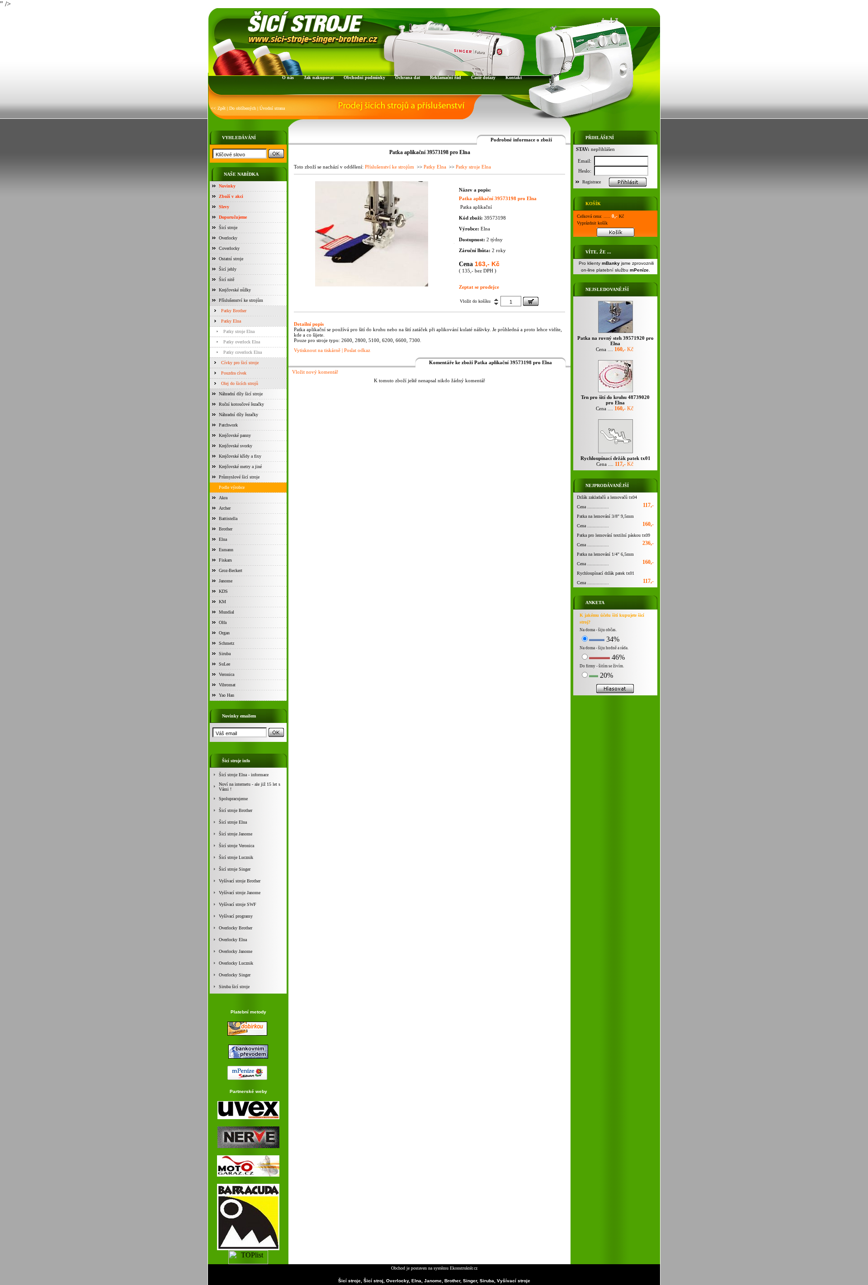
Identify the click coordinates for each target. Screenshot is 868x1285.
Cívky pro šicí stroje (240, 362)
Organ (224, 632)
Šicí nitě (226, 279)
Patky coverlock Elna (242, 352)
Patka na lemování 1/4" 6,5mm (605, 554)
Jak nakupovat (319, 77)
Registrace (591, 181)
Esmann (226, 549)
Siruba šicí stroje (234, 986)
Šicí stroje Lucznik (236, 857)
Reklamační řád (445, 77)
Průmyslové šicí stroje (239, 476)
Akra (223, 497)
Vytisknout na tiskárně (317, 350)
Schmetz (226, 643)
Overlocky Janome (235, 951)
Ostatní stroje (231, 258)
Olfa (222, 622)
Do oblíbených (242, 108)
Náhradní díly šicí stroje (241, 393)
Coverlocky (229, 248)
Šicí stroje (228, 227)
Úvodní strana (272, 108)
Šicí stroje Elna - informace (244, 774)
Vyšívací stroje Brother (239, 880)
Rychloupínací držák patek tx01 (605, 573)
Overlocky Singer (234, 974)
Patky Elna (231, 321)
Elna (223, 539)
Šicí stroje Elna (233, 822)
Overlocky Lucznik (236, 963)
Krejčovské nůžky (235, 289)
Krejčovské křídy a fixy (240, 456)
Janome (225, 580)
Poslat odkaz (357, 350)
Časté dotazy (483, 77)
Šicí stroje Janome (235, 833)
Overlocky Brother (235, 927)
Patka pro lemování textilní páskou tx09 (613, 535)
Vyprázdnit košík (592, 222)
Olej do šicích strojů (239, 383)
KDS (223, 591)
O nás (288, 77)
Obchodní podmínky (364, 77)
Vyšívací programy (236, 916)
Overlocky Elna (233, 939)
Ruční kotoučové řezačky (241, 404)
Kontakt (513, 77)
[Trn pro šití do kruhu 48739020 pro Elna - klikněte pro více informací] (615, 392)
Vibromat (227, 684)
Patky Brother (233, 310)
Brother (225, 528)
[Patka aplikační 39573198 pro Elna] (371, 284)
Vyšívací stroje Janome (239, 892)
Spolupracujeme (233, 798)
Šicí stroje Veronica (236, 845)
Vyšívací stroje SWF (237, 904)
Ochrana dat (407, 77)
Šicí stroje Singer (234, 869)
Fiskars (225, 560)
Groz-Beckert (230, 570)
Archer (225, 508)
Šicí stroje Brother (235, 810)
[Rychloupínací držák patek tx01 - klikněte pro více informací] (615, 453)
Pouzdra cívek (233, 372)
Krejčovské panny (235, 435)
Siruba (225, 653)
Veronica (226, 674)
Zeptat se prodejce (479, 287)
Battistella (228, 518)
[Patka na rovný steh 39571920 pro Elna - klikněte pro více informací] (615, 333)
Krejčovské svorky (235, 445)
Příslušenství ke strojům (241, 300)
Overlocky (228, 237)
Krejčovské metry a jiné (240, 466)
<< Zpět (218, 108)
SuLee (224, 663)
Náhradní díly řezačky (238, 414)
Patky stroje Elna (239, 331)
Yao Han (226, 695)
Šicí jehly (227, 269)
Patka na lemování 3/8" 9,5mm (605, 516)
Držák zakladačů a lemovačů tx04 (607, 497)
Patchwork (228, 424)
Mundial (226, 612)
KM (222, 601)
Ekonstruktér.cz (463, 1268)
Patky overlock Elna (241, 341)
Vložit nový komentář (315, 372)
